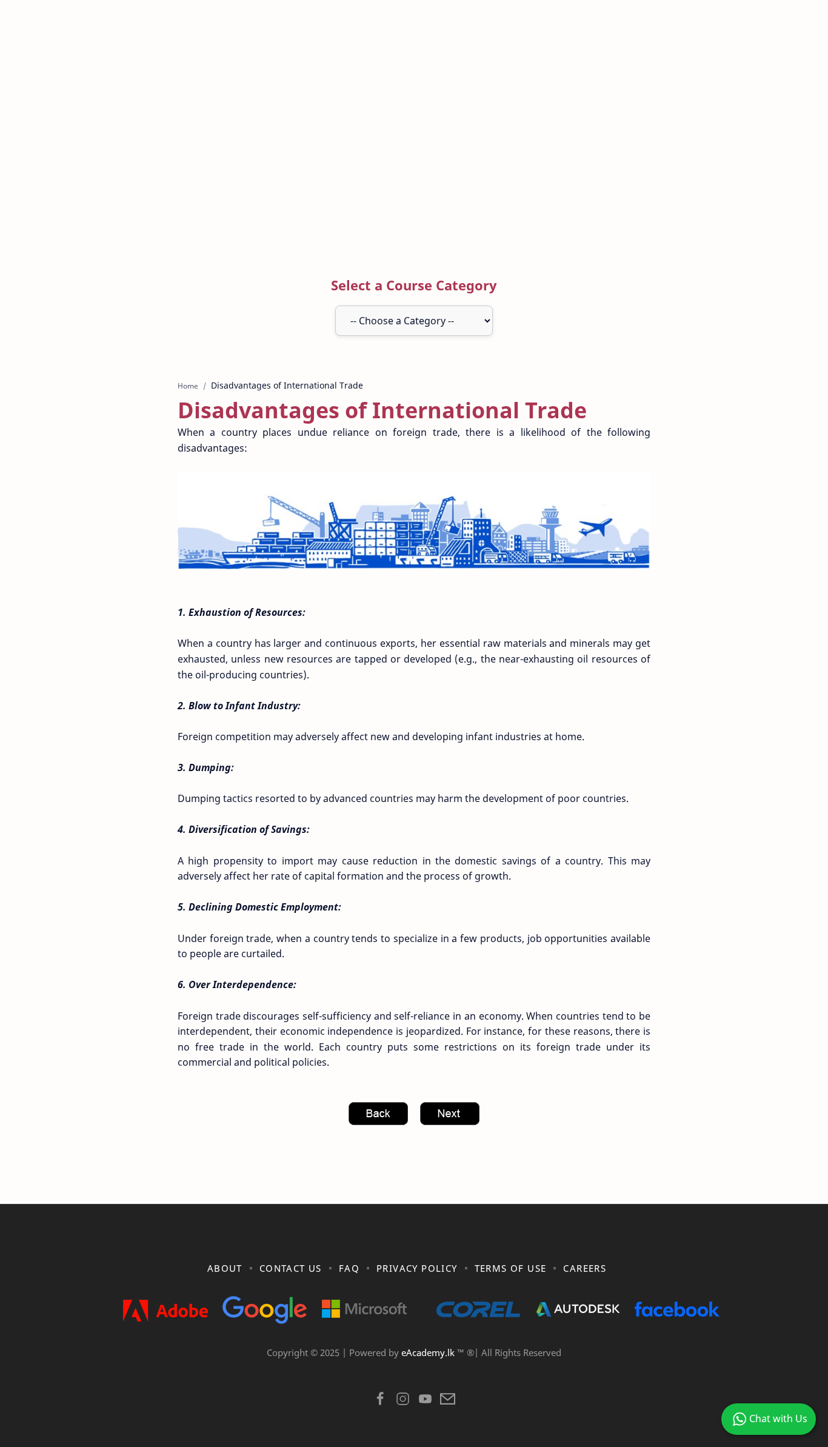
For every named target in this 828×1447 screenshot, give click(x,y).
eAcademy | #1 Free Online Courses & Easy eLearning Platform (388, 1368)
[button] (380, 1401)
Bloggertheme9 (612, 1368)
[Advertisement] (414, 147)
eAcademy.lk (429, 1352)
